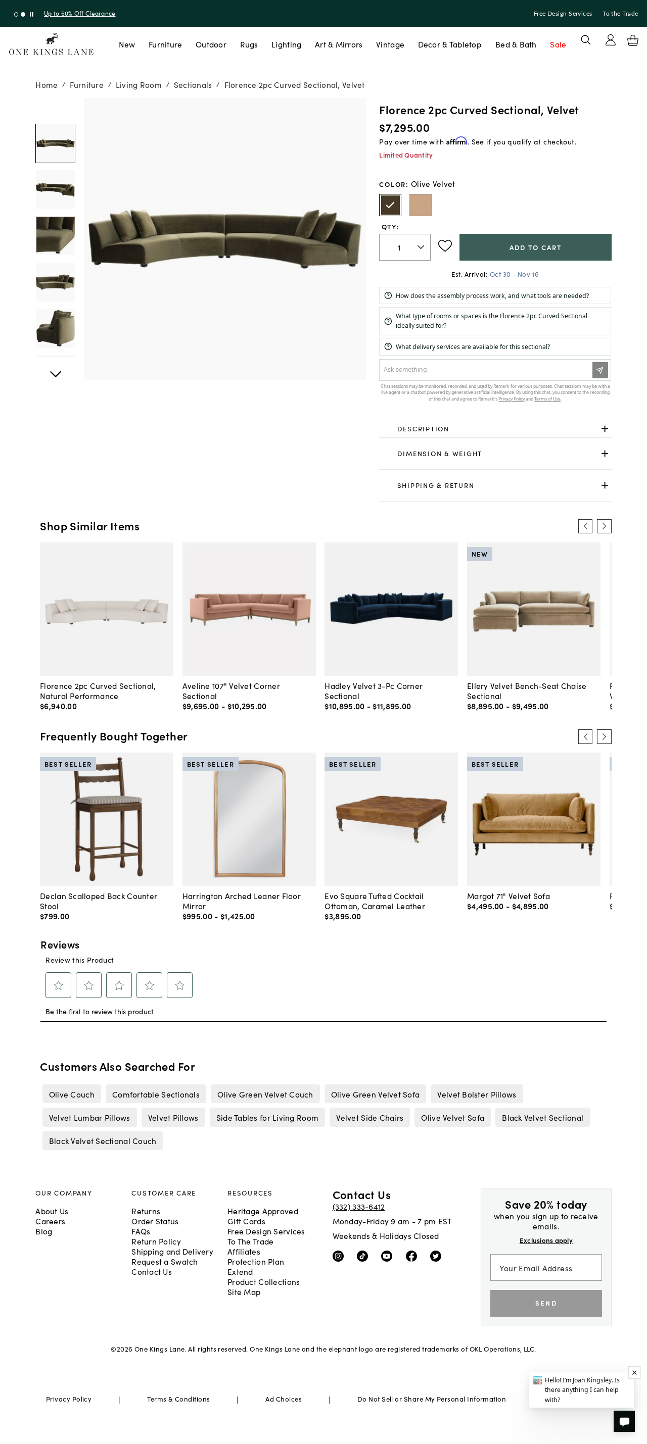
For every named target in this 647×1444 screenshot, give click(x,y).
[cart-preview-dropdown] (632, 40)
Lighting (286, 43)
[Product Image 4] (55, 328)
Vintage (390, 43)
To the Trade (620, 14)
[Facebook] (414, 1256)
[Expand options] (605, 428)
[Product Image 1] (55, 189)
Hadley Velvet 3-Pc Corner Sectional (374, 690)
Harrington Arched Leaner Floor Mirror (241, 900)
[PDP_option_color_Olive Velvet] (390, 205)
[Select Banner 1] (23, 14)
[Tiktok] (365, 1256)
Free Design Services (563, 14)
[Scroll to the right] (604, 526)
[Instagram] (340, 1256)
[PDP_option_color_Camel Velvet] (420, 205)
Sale (558, 43)
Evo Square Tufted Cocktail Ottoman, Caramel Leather (375, 900)
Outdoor (211, 43)
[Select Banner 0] (16, 14)
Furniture (165, 43)
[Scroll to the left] (585, 526)
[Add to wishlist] (445, 246)
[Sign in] (610, 39)
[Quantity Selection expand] (422, 247)
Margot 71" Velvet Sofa (508, 895)
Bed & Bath (516, 43)
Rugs (249, 43)
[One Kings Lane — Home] (51, 44)
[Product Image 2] (55, 236)
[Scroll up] (55, 369)
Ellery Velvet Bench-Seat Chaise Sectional (527, 690)
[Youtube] (389, 1256)
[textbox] (405, 247)
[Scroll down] (55, 109)
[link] (495, 429)
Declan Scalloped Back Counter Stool (98, 900)
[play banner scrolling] (31, 14)
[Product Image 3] (55, 282)
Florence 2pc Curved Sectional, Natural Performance (98, 690)
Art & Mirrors (339, 43)
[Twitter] (438, 1256)
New (127, 43)
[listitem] (71, 1093)
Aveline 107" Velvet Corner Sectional (231, 690)
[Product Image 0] (55, 143)
